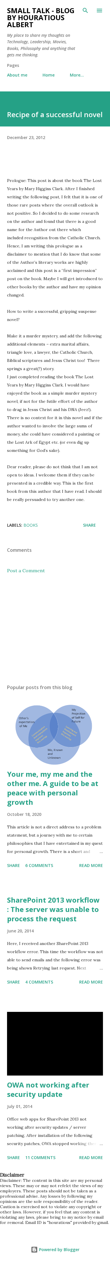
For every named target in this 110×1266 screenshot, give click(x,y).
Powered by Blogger (58, 1249)
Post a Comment (26, 570)
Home (49, 75)
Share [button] (89, 525)
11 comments (40, 1157)
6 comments (39, 865)
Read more (91, 865)
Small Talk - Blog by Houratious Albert (41, 17)
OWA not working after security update (48, 1089)
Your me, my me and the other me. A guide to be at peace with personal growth (52, 788)
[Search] (85, 10)
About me (17, 75)
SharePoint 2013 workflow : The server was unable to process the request (53, 909)
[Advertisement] (55, 628)
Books (30, 525)
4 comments (39, 982)
